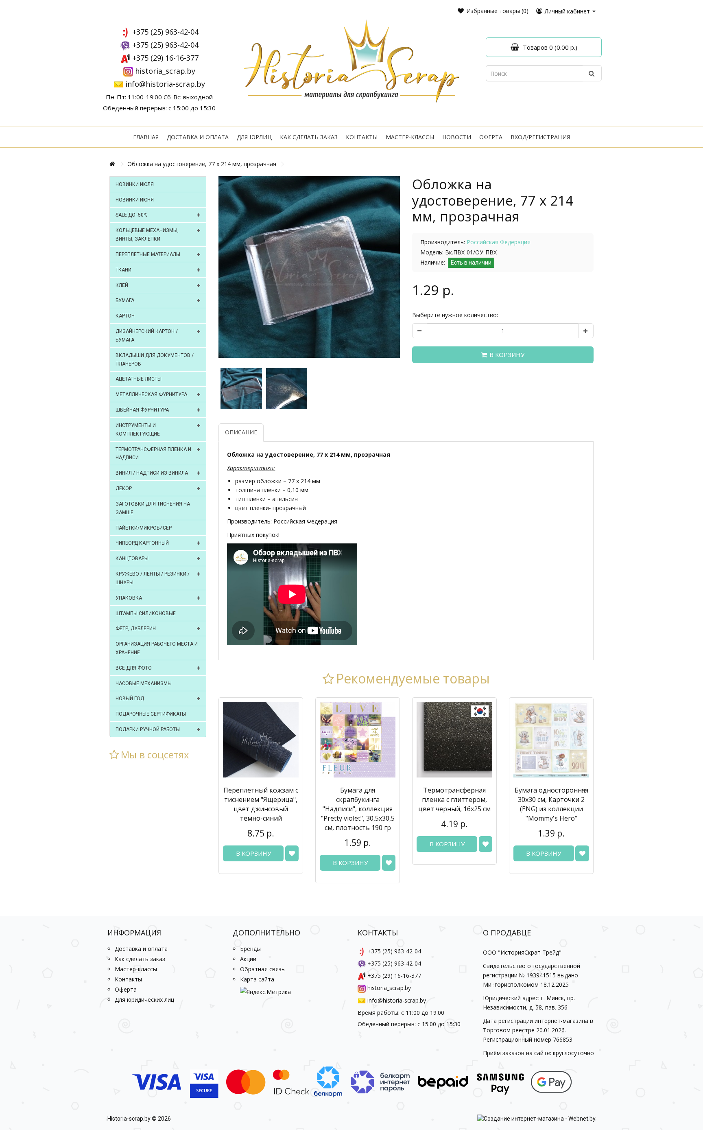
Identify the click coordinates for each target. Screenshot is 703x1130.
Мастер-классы (410, 137)
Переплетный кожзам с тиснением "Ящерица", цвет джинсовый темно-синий (260, 804)
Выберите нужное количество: (455, 315)
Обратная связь (262, 969)
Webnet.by (582, 1118)
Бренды (250, 949)
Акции (248, 959)
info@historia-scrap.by (165, 84)
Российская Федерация (499, 242)
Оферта (490, 137)
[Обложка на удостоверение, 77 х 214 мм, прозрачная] (309, 267)
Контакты (362, 137)
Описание (241, 432)
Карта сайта (257, 979)
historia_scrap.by (165, 71)
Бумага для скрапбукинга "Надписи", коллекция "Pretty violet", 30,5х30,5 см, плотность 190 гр (358, 809)
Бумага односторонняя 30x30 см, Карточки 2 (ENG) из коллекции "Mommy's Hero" (551, 804)
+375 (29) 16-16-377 (165, 58)
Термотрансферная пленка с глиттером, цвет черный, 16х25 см (454, 799)
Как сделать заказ (309, 137)
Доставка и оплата (198, 137)
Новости (456, 137)
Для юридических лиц (144, 999)
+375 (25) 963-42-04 (165, 32)
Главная (146, 137)
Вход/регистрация (540, 137)
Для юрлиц (254, 137)
